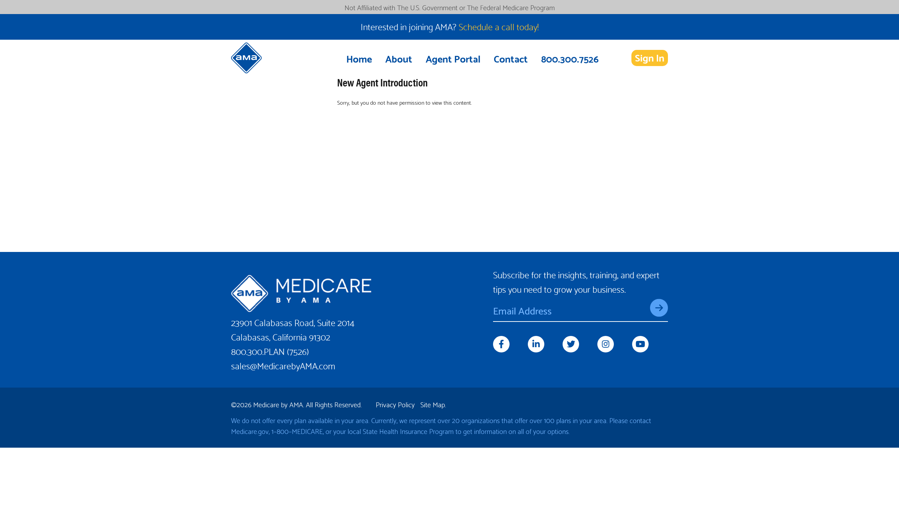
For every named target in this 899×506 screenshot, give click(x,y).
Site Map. (433, 404)
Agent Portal (453, 58)
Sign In (649, 57)
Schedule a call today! (499, 26)
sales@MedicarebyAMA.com (283, 365)
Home (359, 58)
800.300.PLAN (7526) (270, 350)
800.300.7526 (570, 58)
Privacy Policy (395, 404)
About (398, 58)
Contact (511, 58)
